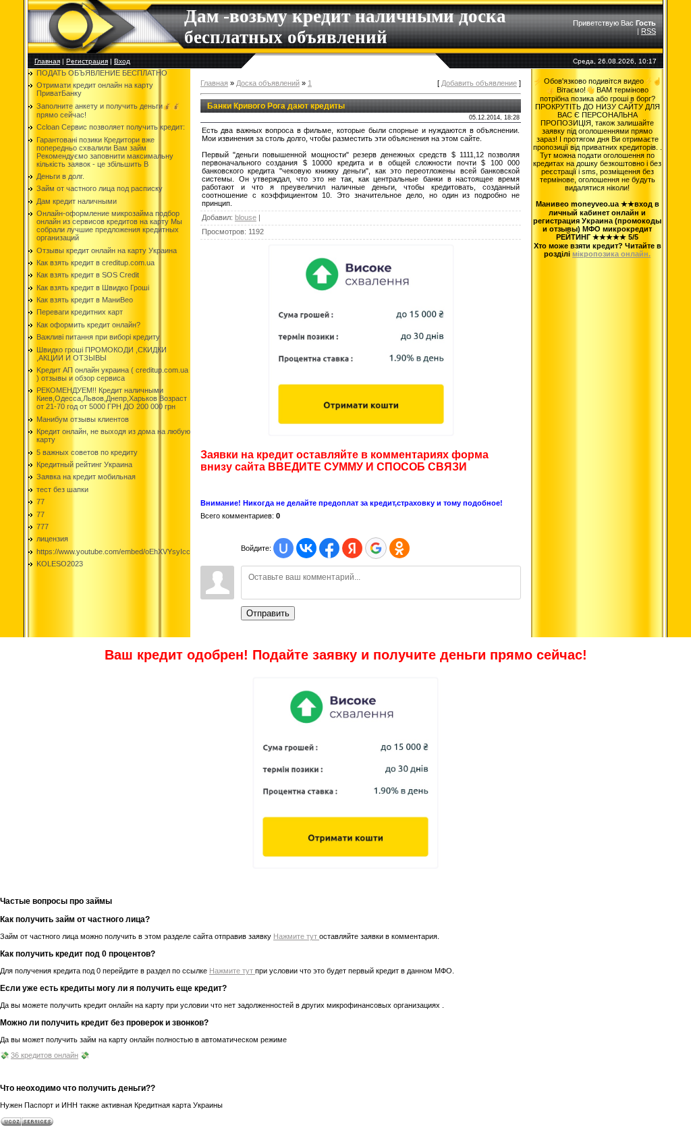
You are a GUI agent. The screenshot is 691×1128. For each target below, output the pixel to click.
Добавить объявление (479, 83)
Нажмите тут (296, 936)
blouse (245, 217)
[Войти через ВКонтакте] (306, 548)
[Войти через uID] (283, 548)
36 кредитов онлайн (44, 1055)
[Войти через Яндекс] (352, 548)
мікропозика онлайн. (611, 254)
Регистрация (87, 61)
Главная (47, 61)
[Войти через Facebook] (329, 548)
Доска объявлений (268, 83)
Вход (122, 61)
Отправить (267, 613)
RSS (648, 31)
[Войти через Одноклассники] (399, 548)
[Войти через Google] (376, 548)
